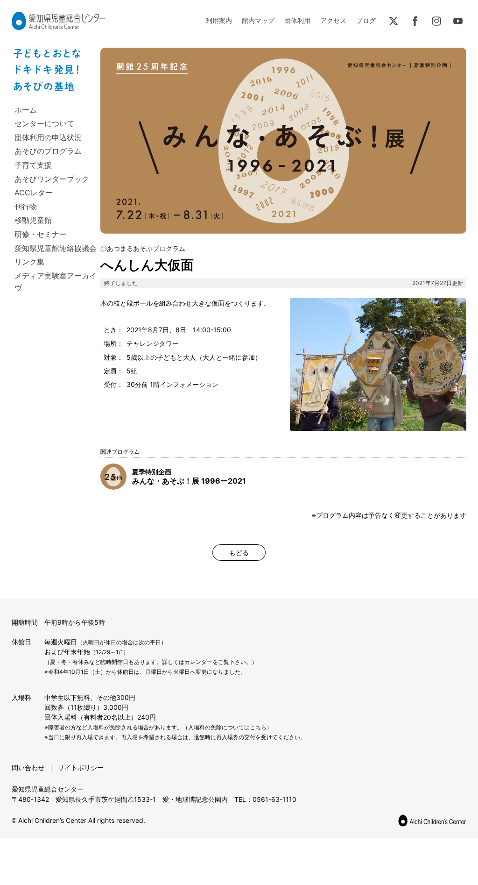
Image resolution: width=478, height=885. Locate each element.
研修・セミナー (40, 234)
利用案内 (219, 20)
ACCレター (33, 192)
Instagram (436, 21)
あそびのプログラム (48, 151)
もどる (239, 553)
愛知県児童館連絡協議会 (55, 248)
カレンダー (198, 661)
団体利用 (297, 20)
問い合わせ (28, 767)
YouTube (458, 21)
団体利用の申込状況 (48, 137)
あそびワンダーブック (51, 179)
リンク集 (29, 261)
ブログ (366, 20)
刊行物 (25, 206)
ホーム (25, 109)
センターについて (44, 123)
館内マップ (258, 20)
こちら (258, 727)
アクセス (333, 20)
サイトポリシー (81, 767)
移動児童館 (33, 220)
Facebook (415, 21)
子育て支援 (33, 165)
